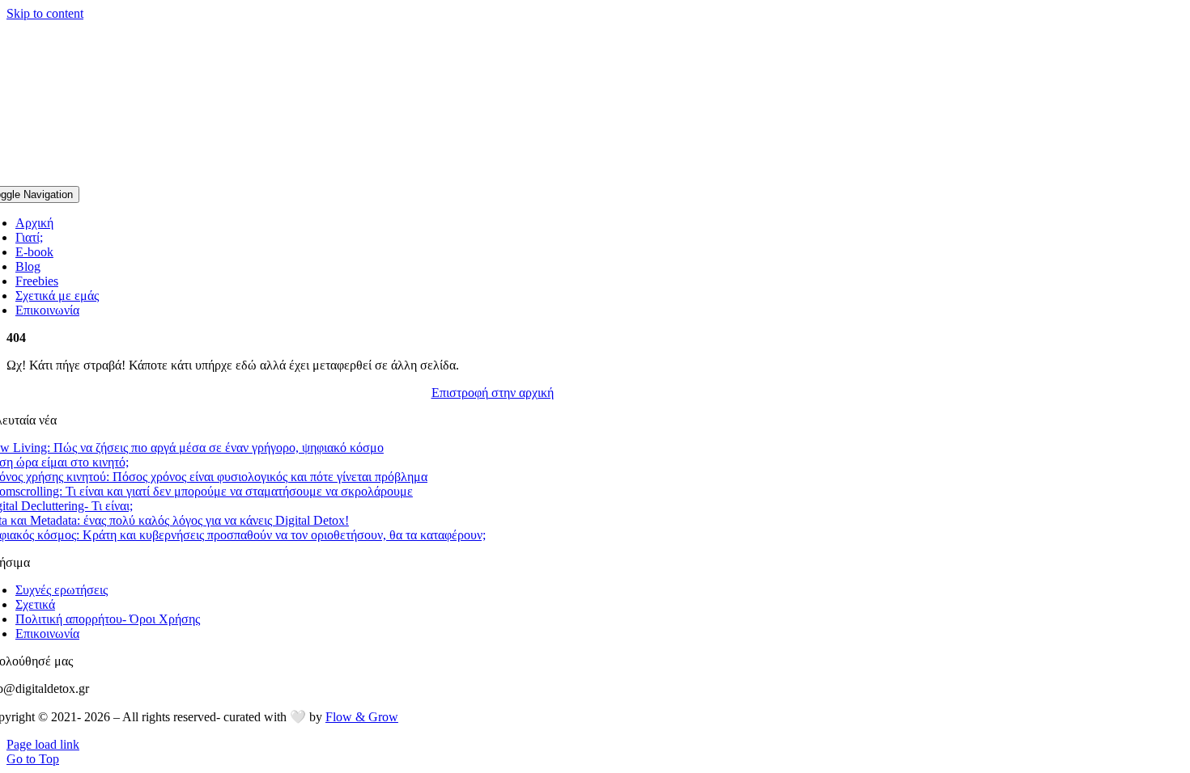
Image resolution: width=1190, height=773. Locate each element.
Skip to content (44, 13)
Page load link (42, 744)
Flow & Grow (361, 717)
